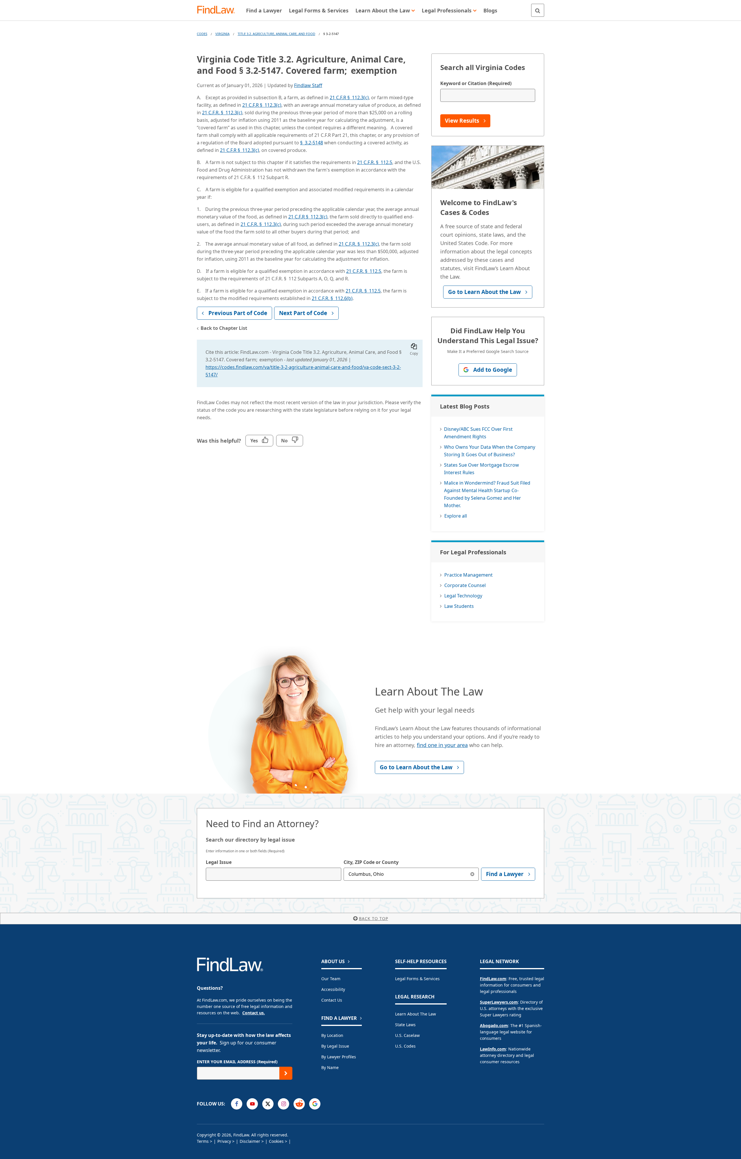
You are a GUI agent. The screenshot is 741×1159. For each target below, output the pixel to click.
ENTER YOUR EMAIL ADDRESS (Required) (237, 1061)
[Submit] (285, 1073)
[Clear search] (472, 874)
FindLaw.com (493, 978)
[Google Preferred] (314, 1104)
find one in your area (442, 745)
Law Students (459, 606)
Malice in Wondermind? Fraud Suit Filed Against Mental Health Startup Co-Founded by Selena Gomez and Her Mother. (487, 494)
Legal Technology (463, 596)
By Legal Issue (335, 1046)
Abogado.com (494, 1025)
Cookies (276, 1141)
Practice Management (468, 575)
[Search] (537, 10)
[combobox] (273, 874)
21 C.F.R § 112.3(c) (349, 97)
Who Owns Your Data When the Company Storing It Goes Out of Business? (489, 451)
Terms (203, 1141)
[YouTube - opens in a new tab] (252, 1104)
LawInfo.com (493, 1049)
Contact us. (253, 1012)
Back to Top (373, 918)
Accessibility (333, 989)
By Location (332, 1035)
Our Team (330, 978)
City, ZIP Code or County (371, 862)
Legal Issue (219, 862)
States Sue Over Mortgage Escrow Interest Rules (481, 469)
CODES (202, 34)
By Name (330, 1067)
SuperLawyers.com (499, 1002)
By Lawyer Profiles (338, 1056)
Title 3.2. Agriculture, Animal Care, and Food (276, 34)
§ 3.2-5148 (311, 142)
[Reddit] (299, 1104)
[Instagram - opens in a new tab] (283, 1104)
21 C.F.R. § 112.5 (374, 162)
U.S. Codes (405, 1046)
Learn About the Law (415, 1014)
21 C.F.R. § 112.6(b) (332, 298)
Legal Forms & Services (417, 978)
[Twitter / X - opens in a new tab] (268, 1104)
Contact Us (331, 1000)
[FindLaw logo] (218, 10)
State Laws (405, 1024)
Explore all (455, 516)
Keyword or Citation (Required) (475, 83)
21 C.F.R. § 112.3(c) (222, 112)
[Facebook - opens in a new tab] (236, 1104)
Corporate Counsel (465, 585)
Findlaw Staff (308, 85)
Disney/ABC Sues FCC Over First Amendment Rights (478, 433)
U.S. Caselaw (407, 1035)
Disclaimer (250, 1141)
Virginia (222, 34)
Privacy (224, 1141)
